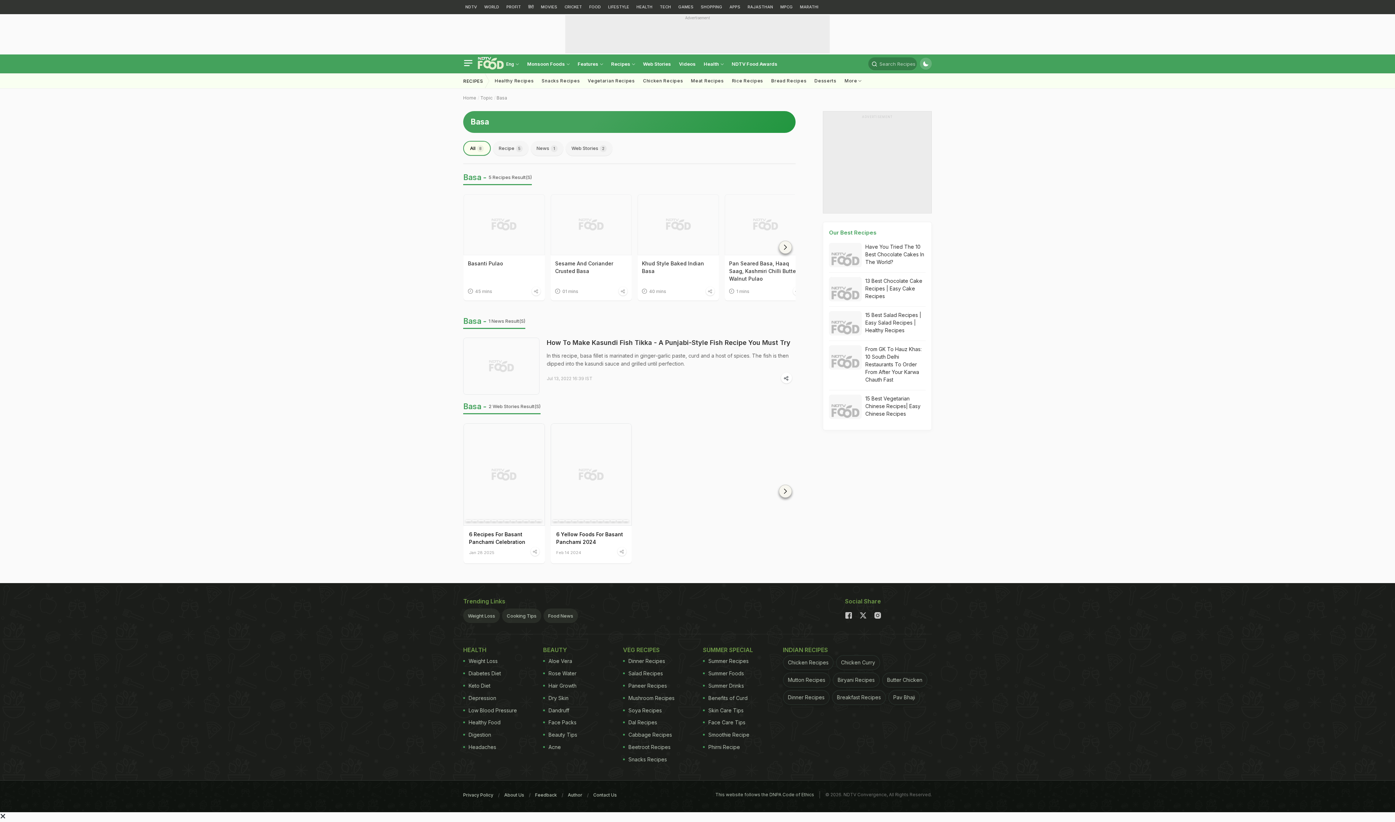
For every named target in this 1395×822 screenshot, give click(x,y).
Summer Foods (726, 673)
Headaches (482, 747)
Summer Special (728, 650)
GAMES (686, 6)
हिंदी (531, 6)
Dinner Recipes (646, 661)
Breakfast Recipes (859, 697)
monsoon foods (546, 64)
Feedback (546, 795)
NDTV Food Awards (754, 64)
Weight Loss (481, 616)
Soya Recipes (645, 710)
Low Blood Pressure (493, 710)
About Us (514, 795)
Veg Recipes (641, 650)
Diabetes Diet (485, 673)
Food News (560, 616)
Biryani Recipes (856, 680)
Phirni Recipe (724, 747)
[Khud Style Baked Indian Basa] (678, 224)
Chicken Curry (858, 662)
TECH (665, 6)
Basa (502, 98)
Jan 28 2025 (481, 552)
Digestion (480, 735)
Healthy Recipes (514, 81)
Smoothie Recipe (728, 735)
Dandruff (559, 710)
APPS (734, 6)
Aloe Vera (560, 661)
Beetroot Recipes (649, 747)
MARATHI (809, 6)
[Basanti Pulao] (504, 224)
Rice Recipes (747, 81)
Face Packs (563, 722)
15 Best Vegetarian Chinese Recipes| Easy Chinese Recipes (893, 406)
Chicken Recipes (663, 81)
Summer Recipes (728, 661)
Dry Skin (559, 698)
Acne (555, 747)
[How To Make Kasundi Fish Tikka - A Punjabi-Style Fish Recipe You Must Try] (501, 366)
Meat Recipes (707, 81)
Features (588, 64)
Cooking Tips (522, 616)
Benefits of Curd (728, 698)
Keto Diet (479, 686)
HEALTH (644, 6)
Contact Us (605, 795)
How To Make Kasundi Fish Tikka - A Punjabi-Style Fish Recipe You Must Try (668, 342)
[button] (785, 247)
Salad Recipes (645, 673)
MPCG (786, 6)
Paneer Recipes (647, 686)
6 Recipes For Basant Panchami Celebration (497, 538)
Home (469, 98)
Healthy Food (485, 722)
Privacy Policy (478, 795)
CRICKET (573, 6)
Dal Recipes (642, 722)
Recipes (621, 64)
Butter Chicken (904, 680)
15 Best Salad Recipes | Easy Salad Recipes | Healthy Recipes (893, 322)
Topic (486, 98)
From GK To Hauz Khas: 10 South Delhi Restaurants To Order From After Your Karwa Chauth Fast (893, 364)
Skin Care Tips (726, 710)
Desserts (825, 81)
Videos (687, 64)
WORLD (491, 6)
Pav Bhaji (904, 697)
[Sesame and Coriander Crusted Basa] (591, 224)
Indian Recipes (805, 650)
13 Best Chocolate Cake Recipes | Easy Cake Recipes (893, 288)
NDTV (471, 6)
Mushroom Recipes (651, 698)
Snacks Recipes (561, 81)
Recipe (510, 148)
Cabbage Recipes (650, 735)
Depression (482, 698)
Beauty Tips (563, 735)
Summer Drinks (726, 686)
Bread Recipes (788, 81)
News (546, 148)
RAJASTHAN (760, 6)
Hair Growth (563, 686)
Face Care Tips (726, 722)
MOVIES (549, 6)
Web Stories (657, 64)
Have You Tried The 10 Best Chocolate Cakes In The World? (894, 254)
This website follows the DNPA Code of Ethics (764, 794)
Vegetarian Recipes (611, 81)
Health (712, 64)
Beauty (555, 650)
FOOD (595, 6)
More (852, 81)
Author (575, 795)
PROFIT (513, 6)
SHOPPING (711, 6)
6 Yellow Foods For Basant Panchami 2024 (589, 538)
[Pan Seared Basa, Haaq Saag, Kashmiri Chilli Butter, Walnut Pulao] (765, 224)
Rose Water (563, 673)
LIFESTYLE (618, 6)
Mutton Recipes (806, 680)
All (476, 148)
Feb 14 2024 (568, 552)
